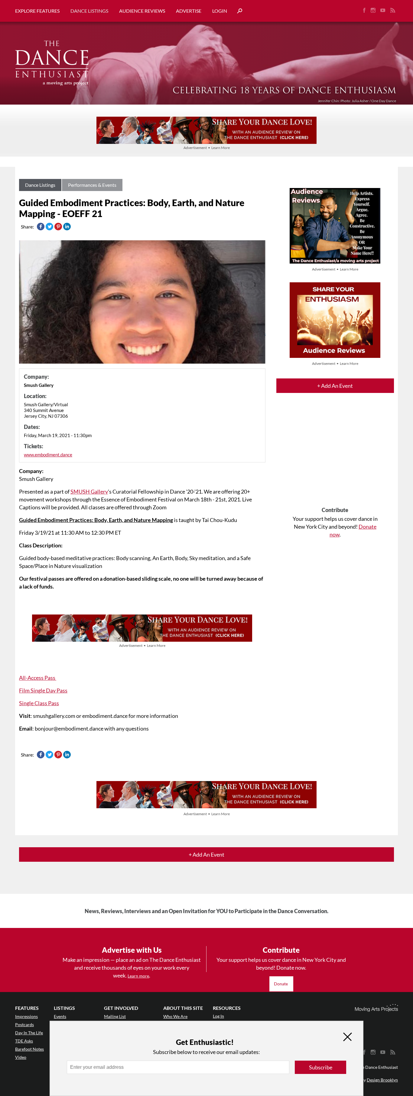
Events (60, 1016)
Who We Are (175, 1016)
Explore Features (37, 11)
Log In (218, 1016)
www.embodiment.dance (48, 454)
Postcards (24, 1024)
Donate (281, 983)
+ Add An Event (335, 385)
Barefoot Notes (29, 1049)
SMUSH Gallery (89, 491)
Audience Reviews (142, 11)
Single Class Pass (39, 703)
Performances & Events (92, 185)
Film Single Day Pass (43, 690)
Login (219, 11)
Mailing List (115, 1016)
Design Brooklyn (382, 1079)
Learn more (138, 975)
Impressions (26, 1016)
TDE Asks (24, 1040)
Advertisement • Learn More (207, 147)
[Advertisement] (335, 455)
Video (20, 1057)
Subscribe (320, 1067)
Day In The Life (29, 1032)
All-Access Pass (37, 677)
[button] (237, 11)
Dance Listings (89, 11)
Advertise (188, 11)
